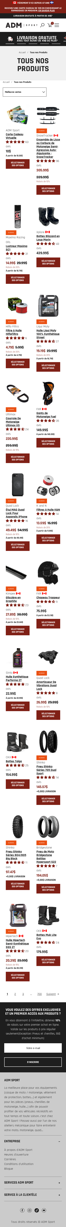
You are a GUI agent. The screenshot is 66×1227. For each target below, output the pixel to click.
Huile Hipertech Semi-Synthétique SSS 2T (17, 943)
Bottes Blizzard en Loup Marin (48, 238)
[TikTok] (36, 1213)
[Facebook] (22, 1213)
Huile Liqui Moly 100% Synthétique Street (47, 333)
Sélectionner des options (17, 164)
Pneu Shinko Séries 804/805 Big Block (16, 855)
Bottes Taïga (14, 761)
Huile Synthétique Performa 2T (17, 678)
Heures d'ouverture (16, 1155)
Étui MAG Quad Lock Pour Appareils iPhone (16, 513)
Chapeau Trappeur (48, 598)
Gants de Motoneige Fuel (46, 415)
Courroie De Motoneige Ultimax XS (13, 421)
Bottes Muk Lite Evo (46, 936)
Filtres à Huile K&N (48, 510)
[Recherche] (42, 25)
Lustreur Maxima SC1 (16, 248)
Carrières (10, 1159)
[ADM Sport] (21, 25)
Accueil (22, 52)
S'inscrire (33, 1062)
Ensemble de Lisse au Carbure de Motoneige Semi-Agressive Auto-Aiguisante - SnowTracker (48, 148)
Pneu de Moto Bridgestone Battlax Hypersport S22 (46, 857)
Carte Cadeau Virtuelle (14, 136)
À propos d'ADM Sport (18, 1150)
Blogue (8, 1169)
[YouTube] (44, 1213)
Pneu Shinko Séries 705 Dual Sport (46, 769)
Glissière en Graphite (13, 599)
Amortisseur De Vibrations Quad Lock (46, 685)
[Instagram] (29, 1213)
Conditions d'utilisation (18, 1164)
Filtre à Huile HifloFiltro (14, 332)
